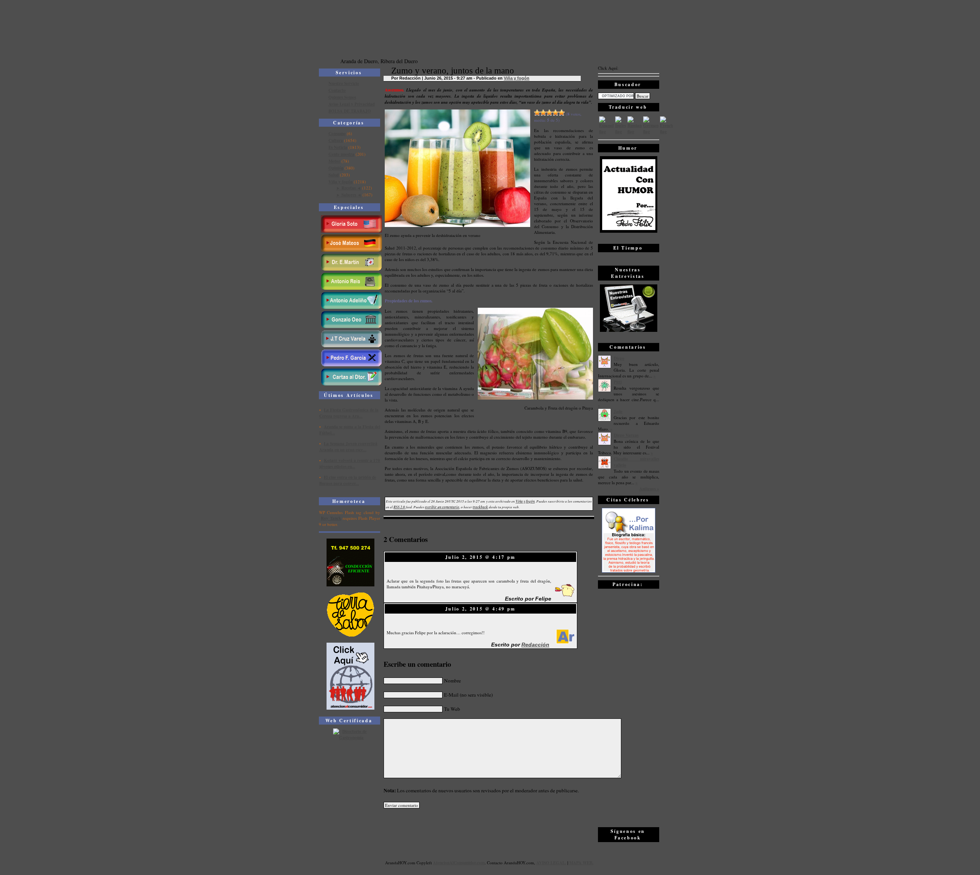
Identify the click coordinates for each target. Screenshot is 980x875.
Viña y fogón (340, 182)
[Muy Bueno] (555, 112)
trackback (480, 506)
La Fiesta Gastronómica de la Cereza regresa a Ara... (349, 413)
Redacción (535, 645)
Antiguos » (649, 489)
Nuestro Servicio (343, 83)
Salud (333, 175)
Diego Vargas (626, 435)
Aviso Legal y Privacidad (351, 104)
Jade (618, 411)
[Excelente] (562, 112)
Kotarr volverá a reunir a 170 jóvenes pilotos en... (349, 463)
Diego (619, 358)
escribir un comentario (442, 506)
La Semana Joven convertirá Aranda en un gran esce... (348, 447)
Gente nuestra (341, 154)
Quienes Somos (342, 97)
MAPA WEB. (581, 863)
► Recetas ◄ (348, 188)
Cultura (335, 140)
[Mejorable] (537, 112)
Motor (334, 161)
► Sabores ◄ (348, 195)
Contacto (337, 90)
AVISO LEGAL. (551, 863)
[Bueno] (549, 112)
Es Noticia (337, 147)
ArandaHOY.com (519, 862)
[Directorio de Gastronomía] (350, 738)
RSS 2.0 (399, 506)
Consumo (337, 134)
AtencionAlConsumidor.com (459, 863)
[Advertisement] (629, 707)
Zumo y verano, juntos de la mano (452, 70)
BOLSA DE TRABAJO (349, 111)
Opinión (335, 168)
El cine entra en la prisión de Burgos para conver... (347, 480)
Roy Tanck (331, 518)
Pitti (618, 382)
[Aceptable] (543, 112)
